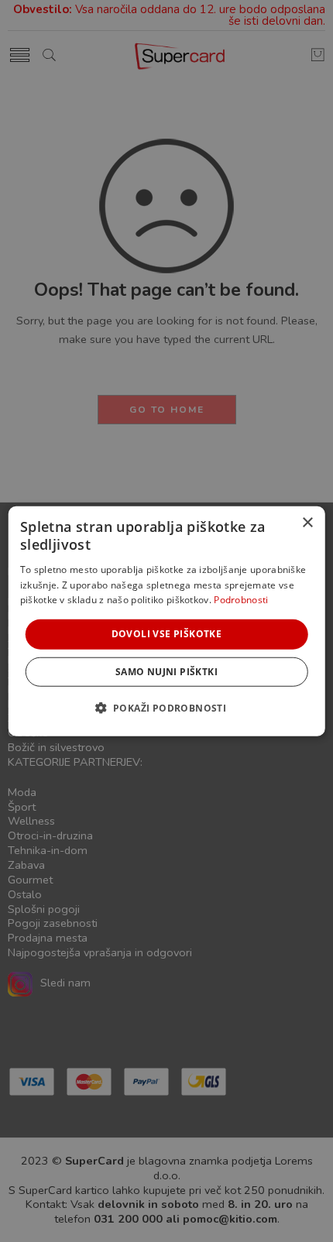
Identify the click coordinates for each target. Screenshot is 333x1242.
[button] (167, 707)
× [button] (307, 523)
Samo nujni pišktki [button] (166, 671)
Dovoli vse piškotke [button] (167, 633)
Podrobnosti (241, 599)
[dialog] (167, 621)
